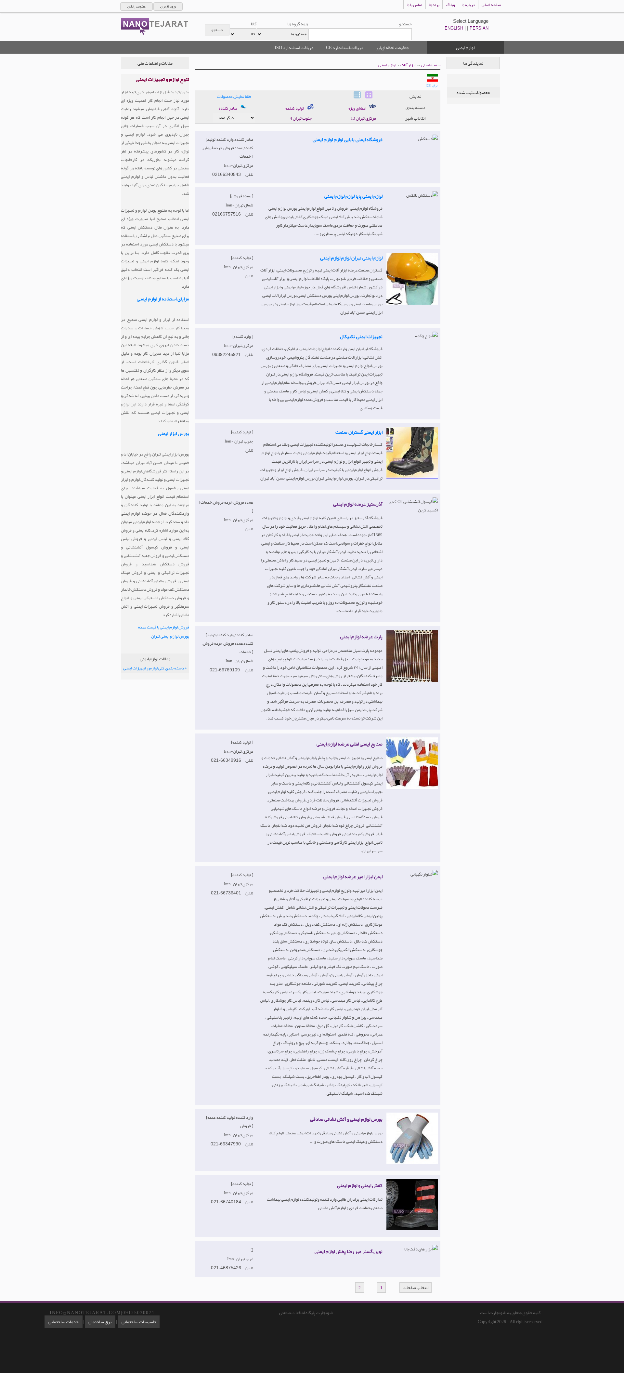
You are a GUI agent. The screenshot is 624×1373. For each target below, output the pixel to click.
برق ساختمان (99, 1321)
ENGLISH (454, 28)
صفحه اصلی (491, 5)
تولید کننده (295, 108)
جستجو (405, 23)
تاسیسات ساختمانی (139, 1321)
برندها (434, 5)
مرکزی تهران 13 (363, 118)
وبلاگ (450, 5)
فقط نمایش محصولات (234, 96)
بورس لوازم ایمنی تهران (170, 636)
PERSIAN (479, 28)
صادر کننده (228, 108)
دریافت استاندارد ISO (294, 47)
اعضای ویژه (357, 108)
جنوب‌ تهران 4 (301, 118)
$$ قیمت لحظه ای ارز (392, 47)
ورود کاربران (168, 6)
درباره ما (468, 5)
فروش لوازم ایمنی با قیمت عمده (163, 627)
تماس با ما (414, 5)
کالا (253, 23)
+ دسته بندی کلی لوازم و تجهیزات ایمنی (155, 668)
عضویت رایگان (136, 6)
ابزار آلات (407, 65)
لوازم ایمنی (387, 65)
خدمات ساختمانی (63, 1321)
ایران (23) (432, 85)
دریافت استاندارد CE (344, 47)
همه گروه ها (297, 23)
